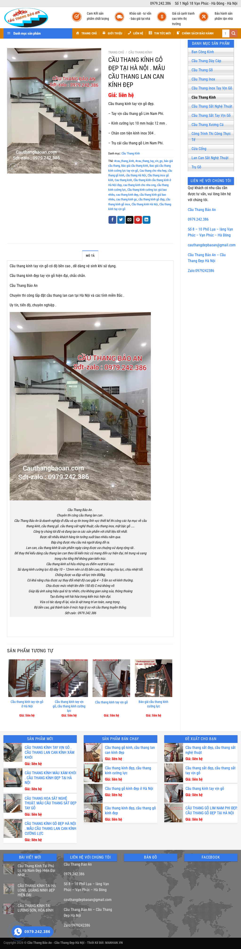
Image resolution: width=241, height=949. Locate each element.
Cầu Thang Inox (203, 79)
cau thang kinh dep (127, 194)
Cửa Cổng (199, 148)
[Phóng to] (13, 167)
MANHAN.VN (114, 943)
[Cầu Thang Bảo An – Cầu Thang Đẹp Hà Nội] (33, 17)
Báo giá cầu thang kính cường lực (153, 704)
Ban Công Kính (203, 52)
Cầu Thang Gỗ (202, 70)
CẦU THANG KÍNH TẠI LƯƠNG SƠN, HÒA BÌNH (35, 908)
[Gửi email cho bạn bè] (129, 220)
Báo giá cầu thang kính (134, 165)
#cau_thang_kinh (124, 161)
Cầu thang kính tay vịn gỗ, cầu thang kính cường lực (69, 706)
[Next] (172, 691)
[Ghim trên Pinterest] (138, 220)
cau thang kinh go (126, 199)
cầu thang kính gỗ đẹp (151, 199)
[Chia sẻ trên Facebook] (112, 220)
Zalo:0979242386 (201, 270)
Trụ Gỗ (196, 167)
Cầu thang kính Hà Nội (145, 204)
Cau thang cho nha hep (153, 170)
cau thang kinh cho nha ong (139, 185)
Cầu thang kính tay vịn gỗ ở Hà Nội (27, 704)
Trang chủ (116, 52)
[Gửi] (233, 33)
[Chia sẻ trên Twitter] (121, 220)
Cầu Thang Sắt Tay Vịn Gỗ (211, 115)
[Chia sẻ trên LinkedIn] (146, 220)
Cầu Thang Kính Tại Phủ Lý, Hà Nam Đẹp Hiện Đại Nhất (36, 870)
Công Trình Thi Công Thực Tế (211, 136)
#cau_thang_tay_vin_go (149, 161)
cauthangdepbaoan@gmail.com (212, 245)
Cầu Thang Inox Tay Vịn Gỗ (212, 88)
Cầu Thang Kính (204, 97)
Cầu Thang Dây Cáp (206, 61)
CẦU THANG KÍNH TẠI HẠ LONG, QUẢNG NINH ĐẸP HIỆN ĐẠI (37, 890)
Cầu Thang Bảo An (202, 209)
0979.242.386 (198, 219)
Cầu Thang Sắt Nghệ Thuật (212, 106)
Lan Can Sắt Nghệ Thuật (210, 158)
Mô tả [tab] (90, 255)
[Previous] (8, 691)
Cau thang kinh (123, 180)
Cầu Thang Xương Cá (208, 124)
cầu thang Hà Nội (136, 175)
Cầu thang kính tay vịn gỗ (111, 702)
